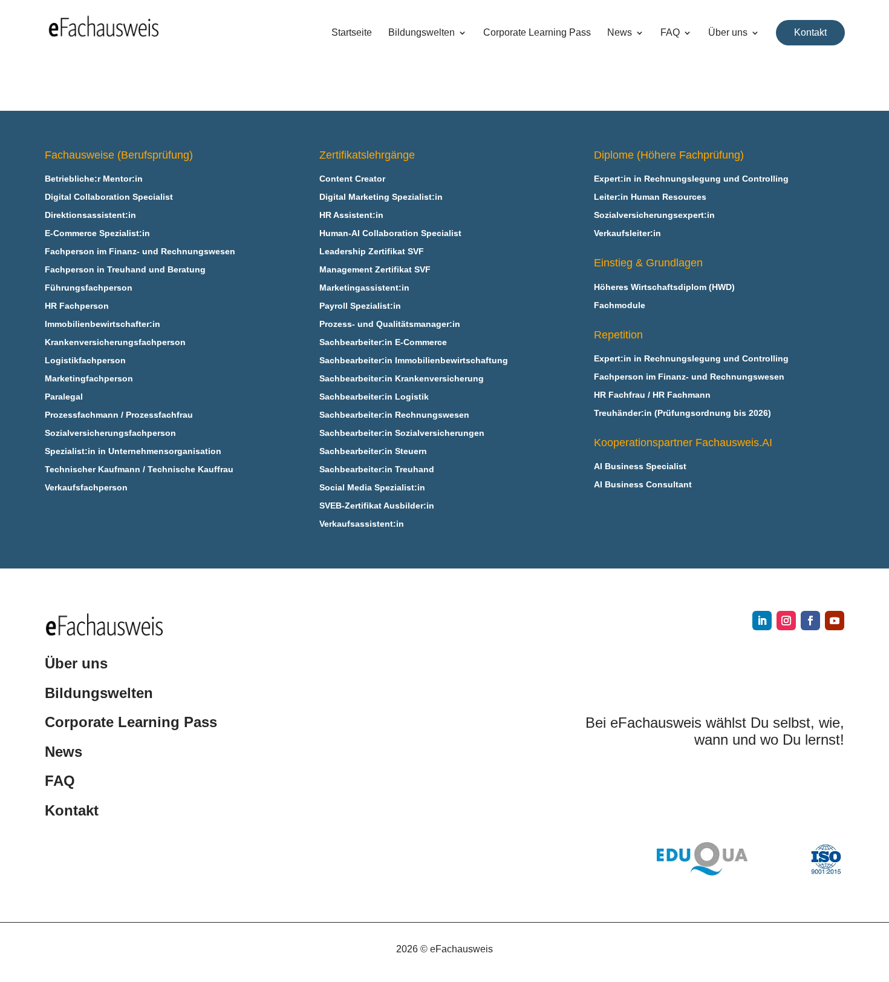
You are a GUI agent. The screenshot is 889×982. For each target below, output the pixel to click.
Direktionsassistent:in (90, 215)
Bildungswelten (421, 33)
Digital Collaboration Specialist (109, 197)
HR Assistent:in (351, 215)
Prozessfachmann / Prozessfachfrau (119, 415)
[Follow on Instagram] (786, 620)
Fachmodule (619, 305)
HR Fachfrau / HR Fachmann (652, 395)
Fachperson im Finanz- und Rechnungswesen (140, 251)
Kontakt (810, 32)
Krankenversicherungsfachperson (115, 342)
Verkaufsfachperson (86, 487)
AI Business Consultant (643, 484)
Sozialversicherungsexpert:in (654, 215)
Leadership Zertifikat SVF (371, 251)
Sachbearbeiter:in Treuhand (376, 469)
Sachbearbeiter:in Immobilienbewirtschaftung (413, 360)
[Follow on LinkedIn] (762, 620)
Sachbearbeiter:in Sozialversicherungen (401, 433)
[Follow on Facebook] (810, 620)
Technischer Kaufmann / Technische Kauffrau (139, 469)
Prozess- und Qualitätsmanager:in (389, 324)
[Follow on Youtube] (834, 620)
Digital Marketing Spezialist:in (381, 197)
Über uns (727, 33)
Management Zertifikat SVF (375, 269)
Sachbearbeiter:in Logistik (374, 396)
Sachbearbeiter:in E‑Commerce (383, 342)
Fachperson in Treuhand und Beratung (125, 269)
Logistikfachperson (85, 360)
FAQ (670, 33)
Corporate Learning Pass (537, 33)
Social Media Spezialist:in (372, 487)
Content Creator (352, 178)
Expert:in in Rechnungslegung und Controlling (691, 178)
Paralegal (64, 396)
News (619, 33)
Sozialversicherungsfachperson (110, 433)
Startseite (351, 33)
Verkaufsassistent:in (361, 524)
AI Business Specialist (640, 466)
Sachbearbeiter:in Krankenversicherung (401, 378)
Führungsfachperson (88, 287)
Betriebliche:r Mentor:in (94, 178)
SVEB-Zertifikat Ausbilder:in (376, 505)
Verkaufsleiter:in (627, 233)
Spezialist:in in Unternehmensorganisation (133, 451)
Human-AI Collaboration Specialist (390, 233)
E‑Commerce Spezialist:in (97, 233)
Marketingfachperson (89, 378)
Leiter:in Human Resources (650, 197)
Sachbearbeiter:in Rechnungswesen (394, 415)
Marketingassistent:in (364, 287)
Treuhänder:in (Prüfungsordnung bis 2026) (682, 413)
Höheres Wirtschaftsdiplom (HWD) (664, 287)
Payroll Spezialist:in (360, 306)
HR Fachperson (77, 306)
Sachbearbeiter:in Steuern (373, 451)
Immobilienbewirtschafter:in (102, 324)
